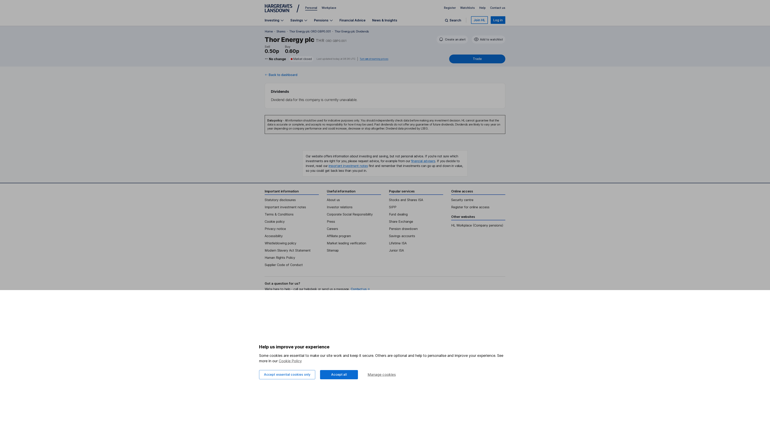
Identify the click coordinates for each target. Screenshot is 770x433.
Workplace (329, 7)
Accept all (339, 374)
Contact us (497, 7)
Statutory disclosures (280, 200)
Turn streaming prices (374, 59)
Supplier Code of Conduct (284, 265)
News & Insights (384, 20)
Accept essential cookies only (287, 374)
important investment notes (348, 166)
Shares (281, 31)
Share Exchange (401, 222)
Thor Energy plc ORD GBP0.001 (310, 31)
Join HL (479, 20)
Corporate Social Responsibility (350, 214)
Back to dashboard (283, 75)
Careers (332, 229)
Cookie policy (275, 222)
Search (455, 20)
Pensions (321, 20)
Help (482, 7)
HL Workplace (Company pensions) (477, 225)
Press (331, 222)
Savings (296, 20)
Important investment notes (285, 207)
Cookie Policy (290, 361)
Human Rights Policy (280, 258)
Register (450, 7)
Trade (477, 59)
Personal (311, 7)
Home (269, 31)
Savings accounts (402, 236)
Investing (272, 20)
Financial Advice (352, 20)
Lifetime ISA (398, 243)
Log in (498, 20)
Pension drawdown (403, 229)
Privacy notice (275, 229)
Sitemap (333, 250)
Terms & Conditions (279, 214)
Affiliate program (339, 236)
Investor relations (340, 207)
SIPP (392, 207)
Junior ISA (396, 250)
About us (333, 200)
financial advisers (423, 161)
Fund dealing (398, 214)
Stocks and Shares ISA (406, 200)
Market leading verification (346, 243)
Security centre (462, 200)
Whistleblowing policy (280, 243)
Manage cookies (382, 374)
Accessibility (274, 236)
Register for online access (470, 207)
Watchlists (467, 7)
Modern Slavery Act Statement (288, 250)
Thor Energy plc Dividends (351, 31)
